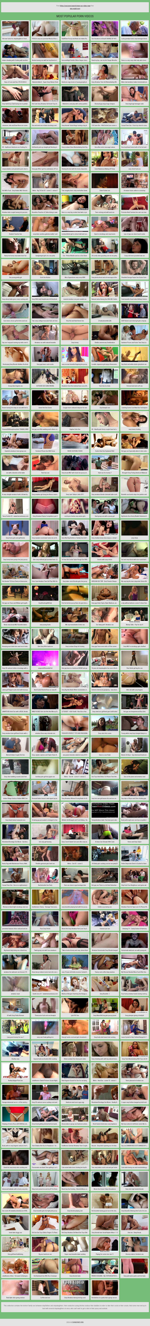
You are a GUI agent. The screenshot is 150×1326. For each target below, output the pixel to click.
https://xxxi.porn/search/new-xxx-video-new (75, 6)
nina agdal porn (75, 9)
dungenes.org (78, 1322)
